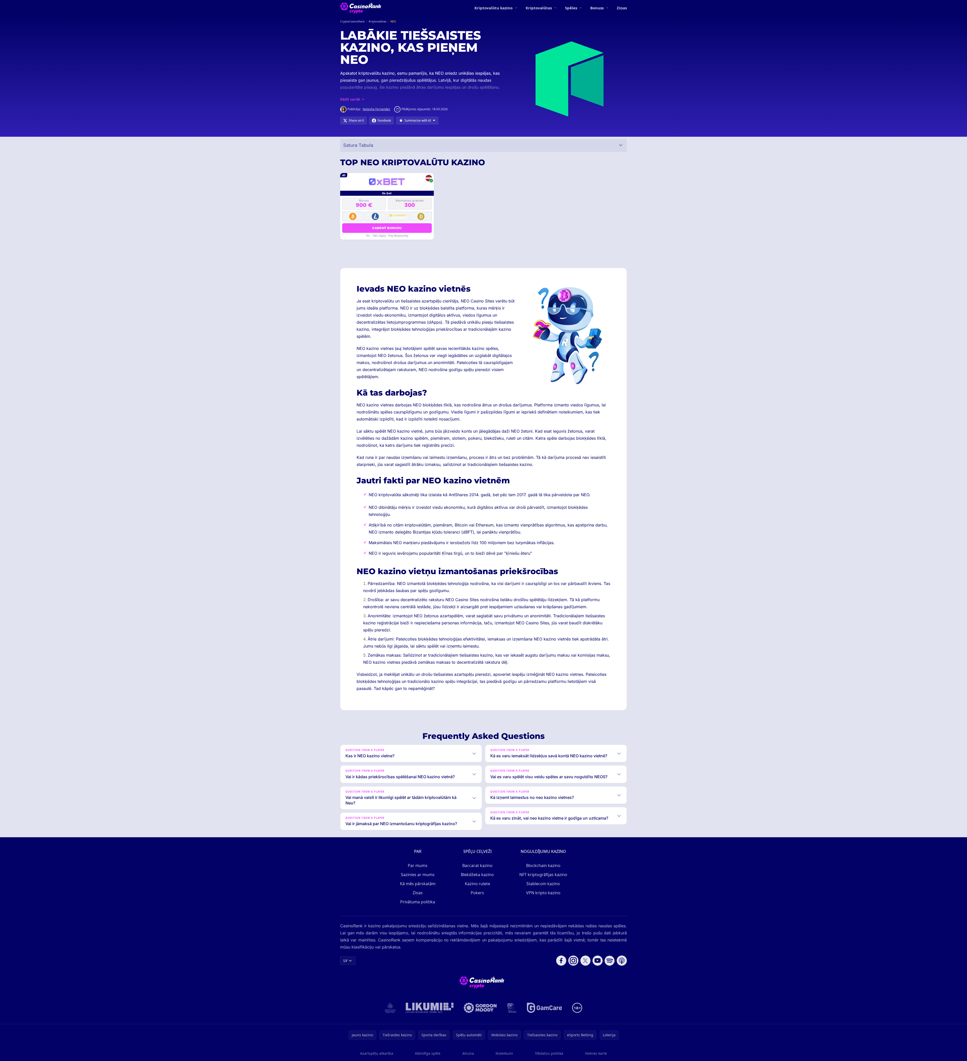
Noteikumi (504, 1053)
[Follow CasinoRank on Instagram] (573, 961)
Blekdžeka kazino (477, 874)
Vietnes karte (596, 1053)
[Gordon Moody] (480, 1008)
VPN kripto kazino (543, 893)
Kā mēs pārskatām (418, 883)
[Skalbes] (512, 1008)
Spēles (571, 7)
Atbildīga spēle (427, 1053)
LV (345, 960)
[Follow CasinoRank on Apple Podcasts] (622, 961)
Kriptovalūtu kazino (493, 7)
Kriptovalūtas (539, 7)
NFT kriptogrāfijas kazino (543, 874)
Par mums (417, 865)
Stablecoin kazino (543, 883)
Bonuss (597, 7)
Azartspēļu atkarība (376, 1053)
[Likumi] (430, 1008)
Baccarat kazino (477, 865)
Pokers (477, 893)
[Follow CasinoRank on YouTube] (598, 961)
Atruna (468, 1053)
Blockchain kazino (543, 865)
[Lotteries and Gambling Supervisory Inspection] (390, 1008)
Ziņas (622, 7)
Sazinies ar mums (418, 874)
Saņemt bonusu (386, 228)
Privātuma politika (417, 902)
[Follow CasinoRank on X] (585, 961)
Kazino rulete (477, 883)
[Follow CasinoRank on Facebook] (561, 961)
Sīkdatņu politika (549, 1053)
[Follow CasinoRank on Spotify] (610, 961)
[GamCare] (544, 1008)
